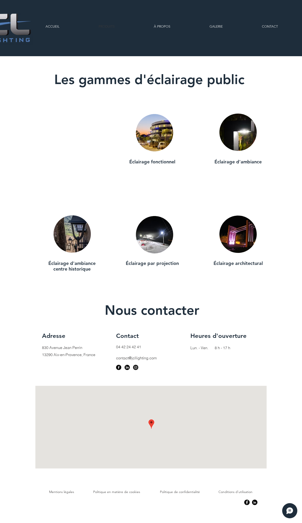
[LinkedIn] (127, 367)
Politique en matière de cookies (116, 492)
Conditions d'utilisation (235, 492)
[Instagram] (135, 367)
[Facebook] (118, 367)
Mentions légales (61, 492)
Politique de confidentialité (180, 492)
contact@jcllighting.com (136, 358)
